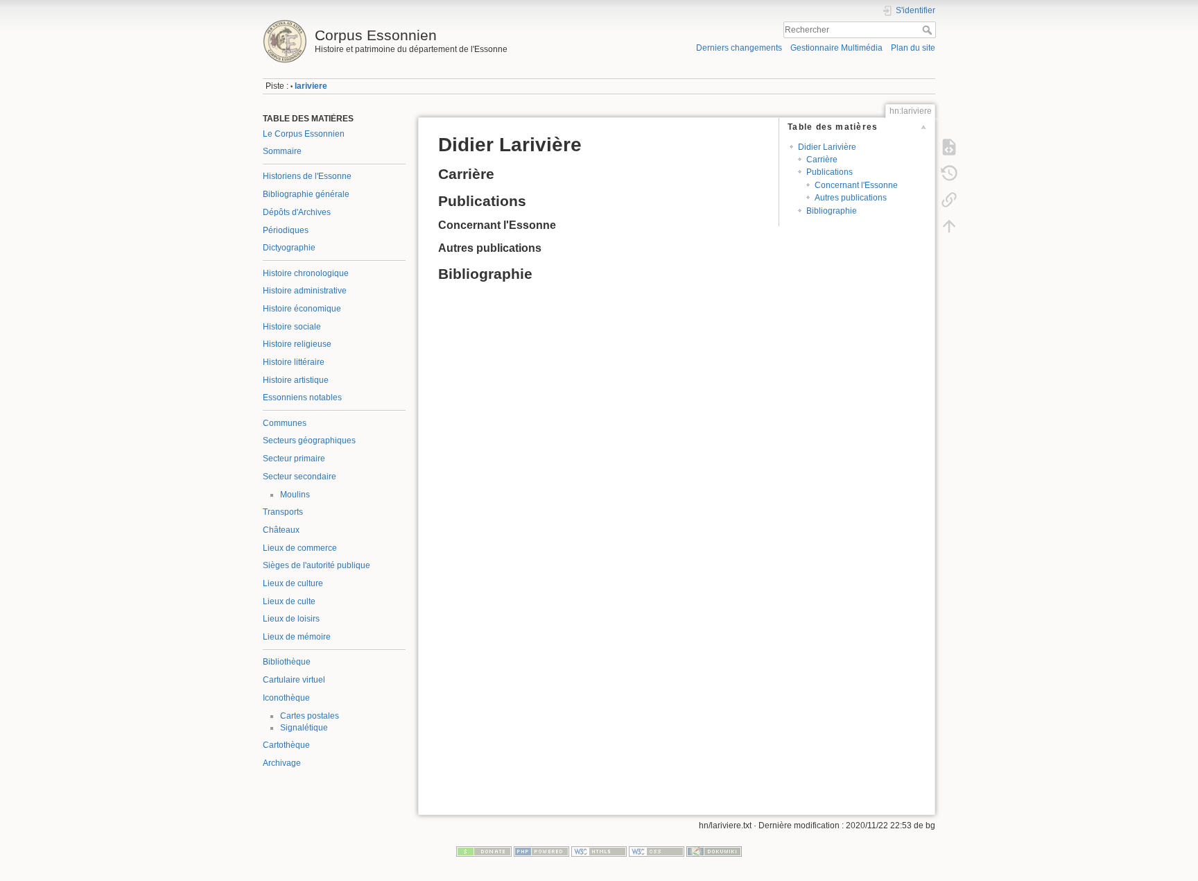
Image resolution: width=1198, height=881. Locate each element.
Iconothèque (286, 698)
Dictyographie (289, 248)
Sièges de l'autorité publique (316, 565)
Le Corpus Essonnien (304, 134)
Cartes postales (309, 716)
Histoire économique (302, 309)
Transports (283, 512)
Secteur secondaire (299, 476)
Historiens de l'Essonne (307, 176)
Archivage (282, 763)
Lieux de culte (289, 601)
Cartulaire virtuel (294, 680)
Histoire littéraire (293, 362)
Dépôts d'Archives (297, 212)
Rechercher (928, 30)
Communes (284, 423)
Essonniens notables (302, 397)
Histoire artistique (296, 380)
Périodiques (286, 230)
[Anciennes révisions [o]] (949, 173)
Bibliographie (831, 211)
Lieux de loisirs (291, 619)
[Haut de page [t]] (949, 226)
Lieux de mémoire (297, 637)
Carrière (821, 159)
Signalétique (304, 728)
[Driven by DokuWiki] (714, 851)
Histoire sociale (292, 327)
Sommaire (282, 151)
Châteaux (281, 530)
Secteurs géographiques (309, 440)
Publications (829, 172)
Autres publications (851, 198)
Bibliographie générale (306, 194)
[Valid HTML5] (599, 851)
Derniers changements (739, 48)
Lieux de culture (293, 583)
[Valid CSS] (656, 851)
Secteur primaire (294, 458)
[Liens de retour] (949, 200)
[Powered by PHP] (541, 851)
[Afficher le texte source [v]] (949, 147)
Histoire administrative (305, 291)
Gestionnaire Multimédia (836, 48)
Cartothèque (286, 745)
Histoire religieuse (297, 344)
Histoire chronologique (306, 273)
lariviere (311, 86)
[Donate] (484, 851)
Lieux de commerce (300, 548)
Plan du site (913, 48)
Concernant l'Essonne (856, 185)
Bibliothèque (287, 662)
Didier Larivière (827, 147)
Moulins (295, 494)
